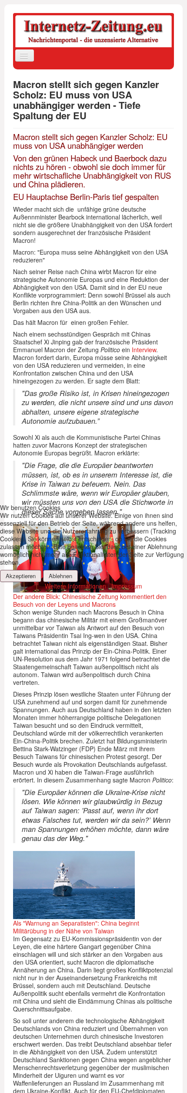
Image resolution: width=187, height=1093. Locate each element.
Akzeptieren (21, 576)
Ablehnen (60, 576)
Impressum (126, 586)
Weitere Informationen (75, 586)
